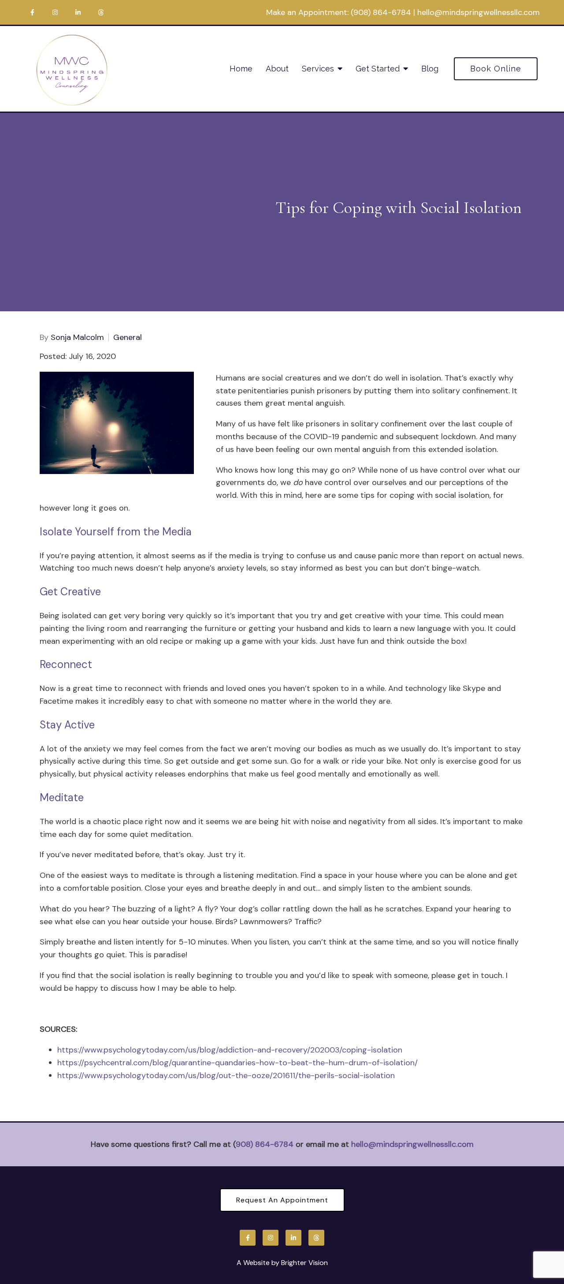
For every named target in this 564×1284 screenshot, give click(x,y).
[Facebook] (32, 12)
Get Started (378, 68)
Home (241, 68)
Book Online (495, 68)
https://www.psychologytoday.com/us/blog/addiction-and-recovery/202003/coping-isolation (229, 1050)
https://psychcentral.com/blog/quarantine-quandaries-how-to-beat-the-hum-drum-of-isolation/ (237, 1062)
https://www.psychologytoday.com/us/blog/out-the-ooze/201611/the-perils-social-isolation (226, 1075)
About (277, 68)
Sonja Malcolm (77, 337)
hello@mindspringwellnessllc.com (478, 12)
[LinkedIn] (78, 12)
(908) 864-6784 (381, 12)
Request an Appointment (282, 1200)
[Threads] (101, 12)
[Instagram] (55, 12)
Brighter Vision (304, 1262)
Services (318, 68)
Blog (429, 68)
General (127, 337)
